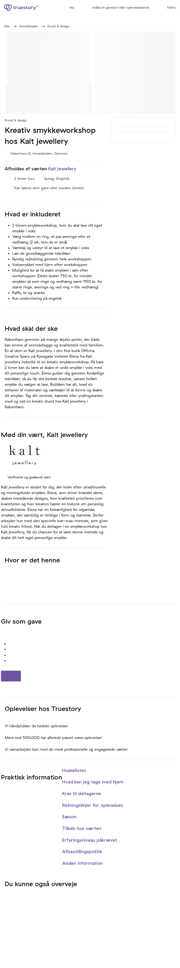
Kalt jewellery (62, 168)
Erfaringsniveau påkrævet (90, 840)
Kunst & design (58, 26)
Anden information (83, 863)
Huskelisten (75, 770)
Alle (7, 26)
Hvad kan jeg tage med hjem (93, 782)
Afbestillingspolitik (83, 851)
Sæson (70, 816)
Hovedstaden (28, 26)
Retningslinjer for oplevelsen (93, 805)
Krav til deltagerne (82, 793)
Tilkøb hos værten (82, 828)
